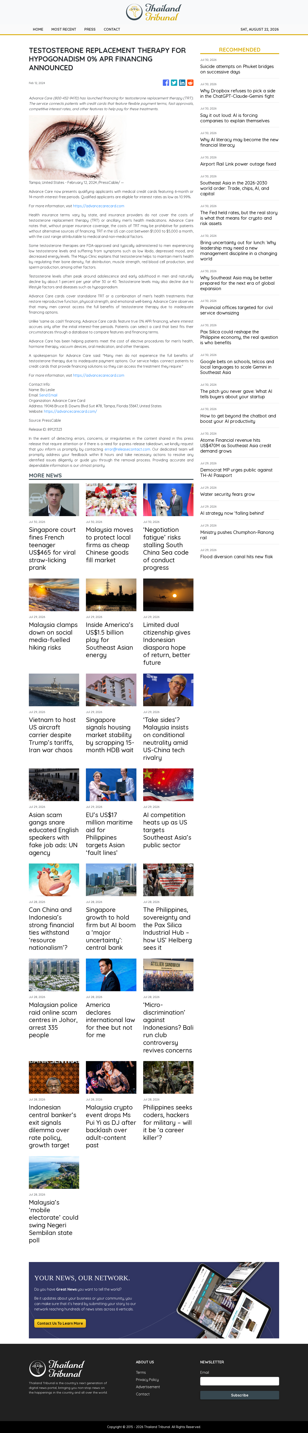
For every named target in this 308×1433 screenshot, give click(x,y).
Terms (141, 1372)
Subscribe (239, 1395)
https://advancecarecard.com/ (70, 411)
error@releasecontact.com (127, 449)
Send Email (48, 395)
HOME (38, 29)
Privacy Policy (147, 1379)
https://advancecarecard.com (98, 206)
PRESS (90, 29)
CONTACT (112, 29)
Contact (143, 1394)
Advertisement (148, 1387)
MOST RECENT (63, 29)
